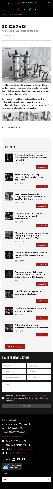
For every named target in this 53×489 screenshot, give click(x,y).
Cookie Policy (16, 436)
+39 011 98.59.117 (17, 453)
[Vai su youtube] (18, 459)
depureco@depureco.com (22, 449)
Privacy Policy (6, 436)
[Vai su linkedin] (13, 459)
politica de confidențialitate (36, 395)
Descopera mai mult (11, 127)
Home (3, 14)
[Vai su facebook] (23, 459)
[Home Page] (26, 3)
